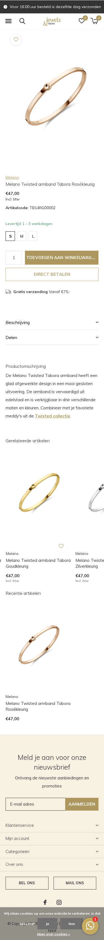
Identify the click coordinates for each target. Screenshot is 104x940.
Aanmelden (82, 804)
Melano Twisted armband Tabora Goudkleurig (38, 563)
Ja (47, 924)
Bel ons (27, 883)
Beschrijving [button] (18, 322)
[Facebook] (45, 902)
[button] (8, 21)
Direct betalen (52, 274)
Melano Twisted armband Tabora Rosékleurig (38, 706)
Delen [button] (11, 337)
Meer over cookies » (53, 934)
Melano (12, 177)
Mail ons (75, 883)
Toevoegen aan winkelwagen (61, 257)
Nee (72, 924)
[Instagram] (59, 902)
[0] (94, 21)
